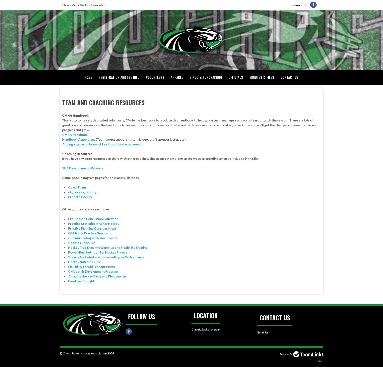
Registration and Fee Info (119, 77)
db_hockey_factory (82, 192)
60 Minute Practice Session (88, 233)
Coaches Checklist (81, 243)
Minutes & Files (262, 77)
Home (88, 77)
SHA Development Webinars (82, 168)
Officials (236, 77)
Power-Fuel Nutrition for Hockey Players (97, 252)
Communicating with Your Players (92, 238)
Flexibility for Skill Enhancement (91, 266)
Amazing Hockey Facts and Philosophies (97, 276)
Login (319, 360)
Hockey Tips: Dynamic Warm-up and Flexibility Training (107, 247)
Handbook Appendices (78, 139)
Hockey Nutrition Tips (84, 262)
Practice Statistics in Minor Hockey (93, 223)
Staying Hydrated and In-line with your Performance (106, 257)
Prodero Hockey (80, 197)
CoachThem (77, 187)
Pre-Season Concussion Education (93, 219)
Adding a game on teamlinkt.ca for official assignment (101, 144)
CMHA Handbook (75, 134)
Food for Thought (81, 281)
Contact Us (290, 77)
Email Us (262, 332)
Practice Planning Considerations (92, 228)
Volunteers (155, 77)
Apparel (177, 77)
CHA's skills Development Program (93, 271)
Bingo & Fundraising (206, 77)
